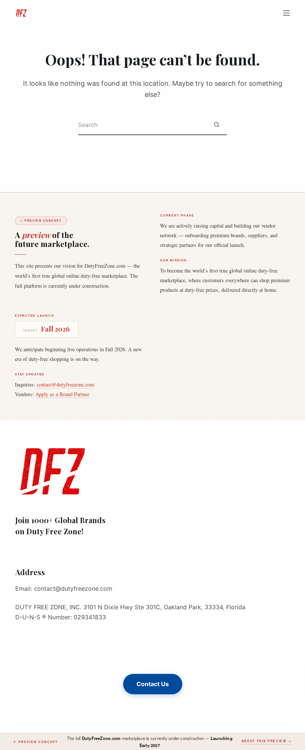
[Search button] (216, 125)
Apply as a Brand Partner (62, 394)
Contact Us (153, 684)
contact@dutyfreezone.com (65, 384)
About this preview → (266, 741)
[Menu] (286, 13)
